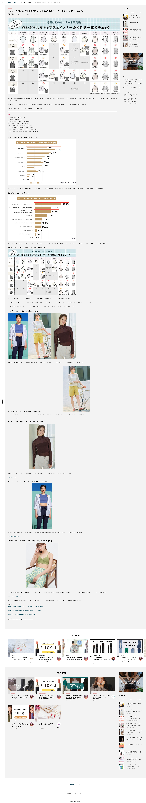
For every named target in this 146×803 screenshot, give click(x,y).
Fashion (10, 14)
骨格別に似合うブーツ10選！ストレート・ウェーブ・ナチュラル (21, 614)
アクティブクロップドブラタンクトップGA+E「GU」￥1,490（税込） (24, 129)
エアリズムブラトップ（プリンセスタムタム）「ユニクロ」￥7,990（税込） (25, 131)
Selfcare (13, 14)
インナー (19, 14)
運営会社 (69, 793)
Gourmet (137, 19)
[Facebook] (2, 800)
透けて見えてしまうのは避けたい (16, 119)
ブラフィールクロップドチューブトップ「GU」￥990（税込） (23, 127)
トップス (36, 14)
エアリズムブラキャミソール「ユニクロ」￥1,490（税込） (22, 125)
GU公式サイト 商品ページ (13, 477)
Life (132, 741)
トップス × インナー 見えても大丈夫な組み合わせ (19, 123)
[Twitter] (2, 799)
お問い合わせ (80, 793)
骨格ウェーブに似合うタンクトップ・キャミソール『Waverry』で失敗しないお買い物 (25, 606)
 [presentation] (141, 635)
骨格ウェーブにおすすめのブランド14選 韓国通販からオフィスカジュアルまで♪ (24, 610)
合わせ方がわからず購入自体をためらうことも (18, 117)
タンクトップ (33, 14)
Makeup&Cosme (138, 32)
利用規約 (74, 793)
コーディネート (27, 14)
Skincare (133, 768)
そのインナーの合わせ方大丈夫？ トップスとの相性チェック (20, 121)
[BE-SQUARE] (13, 2)
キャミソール (23, 14)
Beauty (136, 39)
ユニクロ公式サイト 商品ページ (14, 418)
